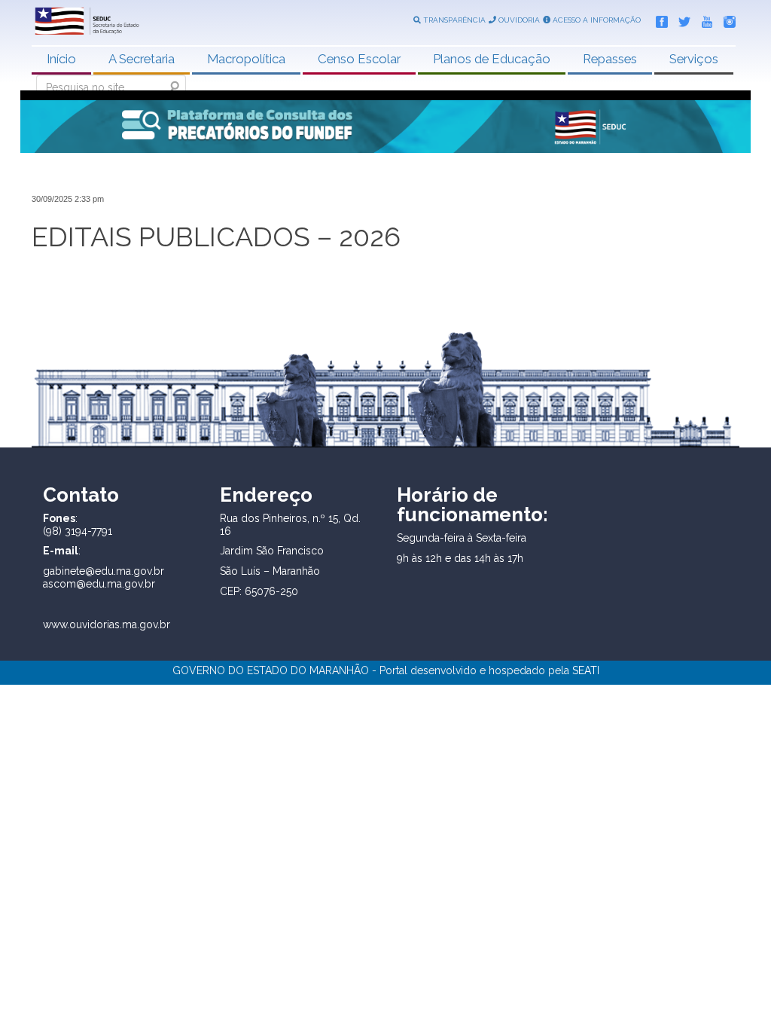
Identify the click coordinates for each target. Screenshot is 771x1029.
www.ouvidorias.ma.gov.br (106, 624)
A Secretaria (141, 58)
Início (61, 58)
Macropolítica (246, 58)
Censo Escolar (359, 58)
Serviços (693, 58)
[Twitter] (680, 19)
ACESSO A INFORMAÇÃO (595, 20)
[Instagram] (726, 19)
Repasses (610, 58)
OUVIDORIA (518, 20)
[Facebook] (658, 19)
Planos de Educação (491, 58)
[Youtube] (703, 19)
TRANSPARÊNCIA (453, 20)
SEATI (585, 670)
